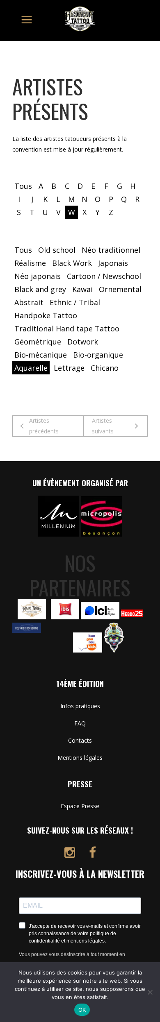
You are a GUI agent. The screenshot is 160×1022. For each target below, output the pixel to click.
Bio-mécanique (40, 355)
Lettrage (69, 368)
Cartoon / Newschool (104, 276)
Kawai (82, 289)
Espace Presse (80, 806)
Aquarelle (31, 368)
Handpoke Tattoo (45, 315)
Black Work (72, 263)
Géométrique (37, 342)
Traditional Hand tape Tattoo (66, 328)
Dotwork (82, 342)
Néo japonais (37, 276)
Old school (56, 250)
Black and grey (40, 289)
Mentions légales (80, 757)
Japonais (113, 263)
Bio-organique (98, 355)
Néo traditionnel (111, 250)
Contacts (80, 740)
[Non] (150, 992)
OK (82, 1009)
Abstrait (28, 302)
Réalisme (30, 263)
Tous (23, 186)
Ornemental (120, 289)
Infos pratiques (80, 706)
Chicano (105, 368)
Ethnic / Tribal (75, 302)
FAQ (80, 723)
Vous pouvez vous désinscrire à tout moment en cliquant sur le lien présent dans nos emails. (72, 960)
